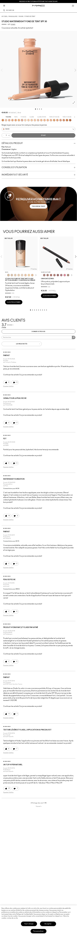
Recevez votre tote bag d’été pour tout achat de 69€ (38, 1)
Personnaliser (38, 931)
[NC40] (15, 120)
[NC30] (41, 120)
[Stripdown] (47, 275)
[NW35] (60, 120)
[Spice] (54, 275)
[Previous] (6, 275)
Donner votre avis (38, 331)
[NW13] (6, 120)
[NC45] (54, 120)
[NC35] (48, 120)
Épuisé (43, 135)
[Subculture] (44, 275)
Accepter (48, 924)
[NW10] (18, 275)
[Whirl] (58, 275)
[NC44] (57, 120)
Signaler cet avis (8, 386)
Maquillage (13, 16)
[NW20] (38, 120)
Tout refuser (29, 924)
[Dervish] (61, 275)
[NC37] (12, 120)
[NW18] (9, 120)
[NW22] (44, 120)
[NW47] (67, 120)
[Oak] (68, 275)
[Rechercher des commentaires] (73, 337)
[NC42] (19, 120)
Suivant (39, 806)
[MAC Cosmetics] (38, 5)
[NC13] (29, 275)
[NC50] (3, 120)
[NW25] (51, 120)
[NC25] (31, 120)
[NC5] (8, 275)
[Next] (35, 275)
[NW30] (22, 120)
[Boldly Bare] (51, 275)
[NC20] (28, 120)
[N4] (25, 275)
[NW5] (15, 275)
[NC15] (25, 120)
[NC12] (22, 275)
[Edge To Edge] (64, 275)
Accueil (4, 16)
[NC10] (12, 275)
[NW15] (35, 120)
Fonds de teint (30, 16)
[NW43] (64, 120)
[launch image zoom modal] (73, 102)
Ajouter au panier (13, 302)
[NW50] (70, 120)
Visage (21, 16)
